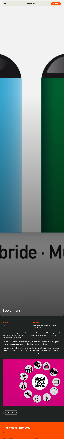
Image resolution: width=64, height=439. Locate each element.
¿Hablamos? (56, 3)
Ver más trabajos (11, 412)
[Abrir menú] (5, 4)
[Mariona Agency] (32, 3)
